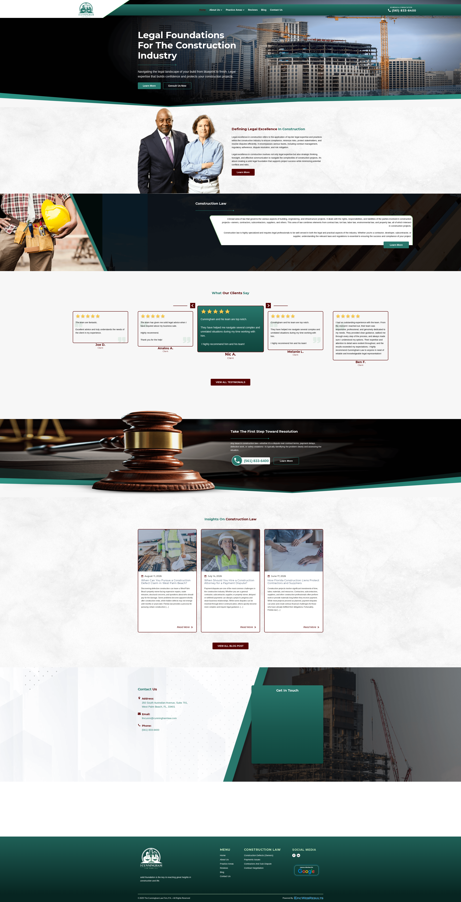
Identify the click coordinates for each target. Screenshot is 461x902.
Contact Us (276, 10)
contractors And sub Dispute (258, 864)
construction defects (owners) (258, 855)
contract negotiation (254, 868)
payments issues (252, 859)
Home (202, 10)
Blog (263, 10)
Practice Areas (234, 10)
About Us (214, 10)
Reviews (253, 10)
